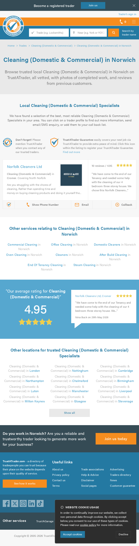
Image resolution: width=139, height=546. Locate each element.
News (113, 480)
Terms (56, 486)
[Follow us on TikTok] (40, 503)
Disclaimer (87, 480)
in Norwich (24, 246)
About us (57, 469)
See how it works (24, 483)
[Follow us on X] (14, 503)
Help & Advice (90, 475)
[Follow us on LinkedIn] (31, 503)
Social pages (89, 486)
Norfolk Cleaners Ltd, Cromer (93, 296)
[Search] (113, 33)
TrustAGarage (44, 521)
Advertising (117, 469)
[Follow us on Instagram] (23, 503)
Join (93, 5)
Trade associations (92, 469)
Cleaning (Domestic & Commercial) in (24, 368)
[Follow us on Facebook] (6, 503)
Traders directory (120, 475)
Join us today (116, 438)
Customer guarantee (122, 486)
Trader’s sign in (127, 14)
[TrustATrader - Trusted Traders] (13, 20)
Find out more (71, 152)
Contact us (58, 480)
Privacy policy (60, 475)
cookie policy (88, 525)
